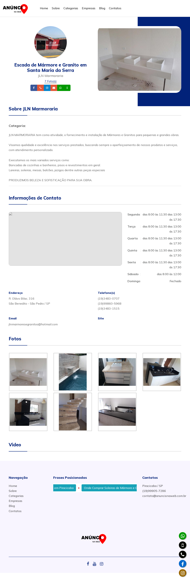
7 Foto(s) (51, 81)
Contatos (115, 8)
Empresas (88, 8)
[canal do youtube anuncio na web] (96, 563)
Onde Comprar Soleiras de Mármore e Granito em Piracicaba (115, 488)
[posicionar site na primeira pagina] (16, 8)
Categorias (70, 8)
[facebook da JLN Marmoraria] (182, 563)
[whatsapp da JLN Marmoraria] (182, 536)
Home (44, 8)
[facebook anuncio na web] (89, 563)
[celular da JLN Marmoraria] (182, 545)
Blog (102, 8)
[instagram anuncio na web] (101, 563)
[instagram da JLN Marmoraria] (182, 573)
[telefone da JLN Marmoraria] (182, 554)
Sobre (56, 8)
